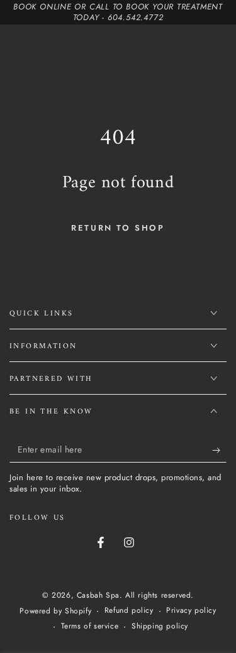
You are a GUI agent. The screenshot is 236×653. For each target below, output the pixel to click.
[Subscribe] (219, 450)
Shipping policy (160, 626)
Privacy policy (191, 610)
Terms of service (90, 626)
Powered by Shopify (55, 611)
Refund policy (129, 610)
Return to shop (117, 228)
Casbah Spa (98, 595)
